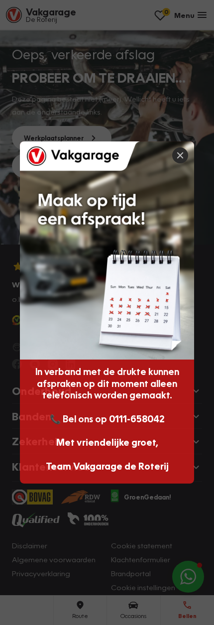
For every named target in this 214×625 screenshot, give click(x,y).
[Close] (180, 155)
